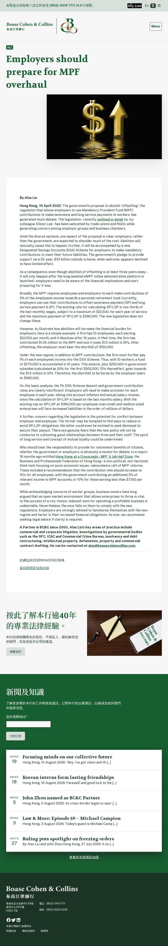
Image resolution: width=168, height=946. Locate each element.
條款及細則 (28, 930)
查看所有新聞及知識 (84, 857)
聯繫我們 (15, 651)
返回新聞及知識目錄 (34, 568)
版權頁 (44, 930)
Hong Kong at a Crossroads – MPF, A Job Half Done (94, 457)
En (147, 6)
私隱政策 (11, 930)
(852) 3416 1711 (62, 5)
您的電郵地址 (16, 717)
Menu (156, 26)
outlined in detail (110, 219)
